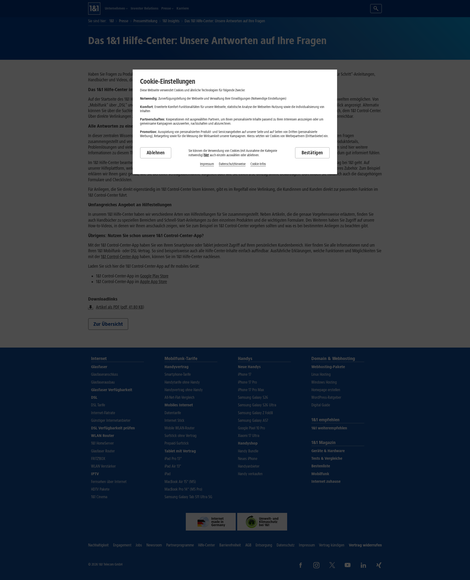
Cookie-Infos (258, 164)
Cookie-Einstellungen (167, 81)
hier (206, 155)
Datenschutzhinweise (232, 164)
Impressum (207, 164)
